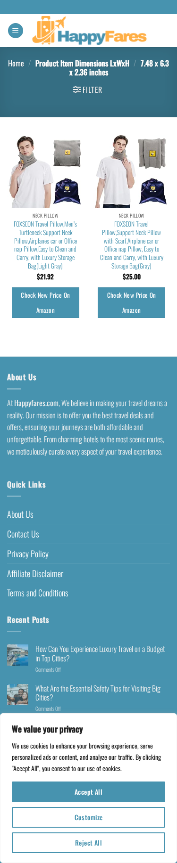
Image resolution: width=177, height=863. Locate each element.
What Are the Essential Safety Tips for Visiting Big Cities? (97, 693)
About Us (20, 514)
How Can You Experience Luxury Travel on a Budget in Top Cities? (100, 653)
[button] (15, 31)
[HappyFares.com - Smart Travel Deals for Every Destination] (89, 31)
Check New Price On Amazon (45, 302)
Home (16, 63)
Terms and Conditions (37, 592)
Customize (89, 817)
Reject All (88, 842)
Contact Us (23, 534)
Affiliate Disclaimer (35, 573)
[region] (88, 788)
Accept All (88, 792)
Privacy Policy (28, 553)
